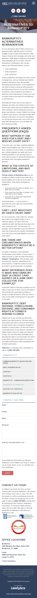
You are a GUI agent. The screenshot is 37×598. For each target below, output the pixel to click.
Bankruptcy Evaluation (12, 393)
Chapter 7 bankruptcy (10, 259)
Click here (6, 348)
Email (4, 418)
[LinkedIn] (13, 11)
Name (4, 405)
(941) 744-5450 (20, 16)
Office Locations (13, 539)
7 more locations (8, 561)
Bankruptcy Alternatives (13, 384)
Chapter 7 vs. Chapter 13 (13, 389)
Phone (5, 411)
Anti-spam (27, 594)
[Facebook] (23, 11)
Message (6, 425)
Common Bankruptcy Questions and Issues (17, 362)
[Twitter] (18, 11)
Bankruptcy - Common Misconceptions (18, 380)
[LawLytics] (18, 587)
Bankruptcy (10, 355)
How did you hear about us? (13, 442)
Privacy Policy (19, 594)
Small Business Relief (12, 367)
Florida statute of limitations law (14, 175)
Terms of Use (10, 594)
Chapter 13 (7, 376)
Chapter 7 (7, 371)
